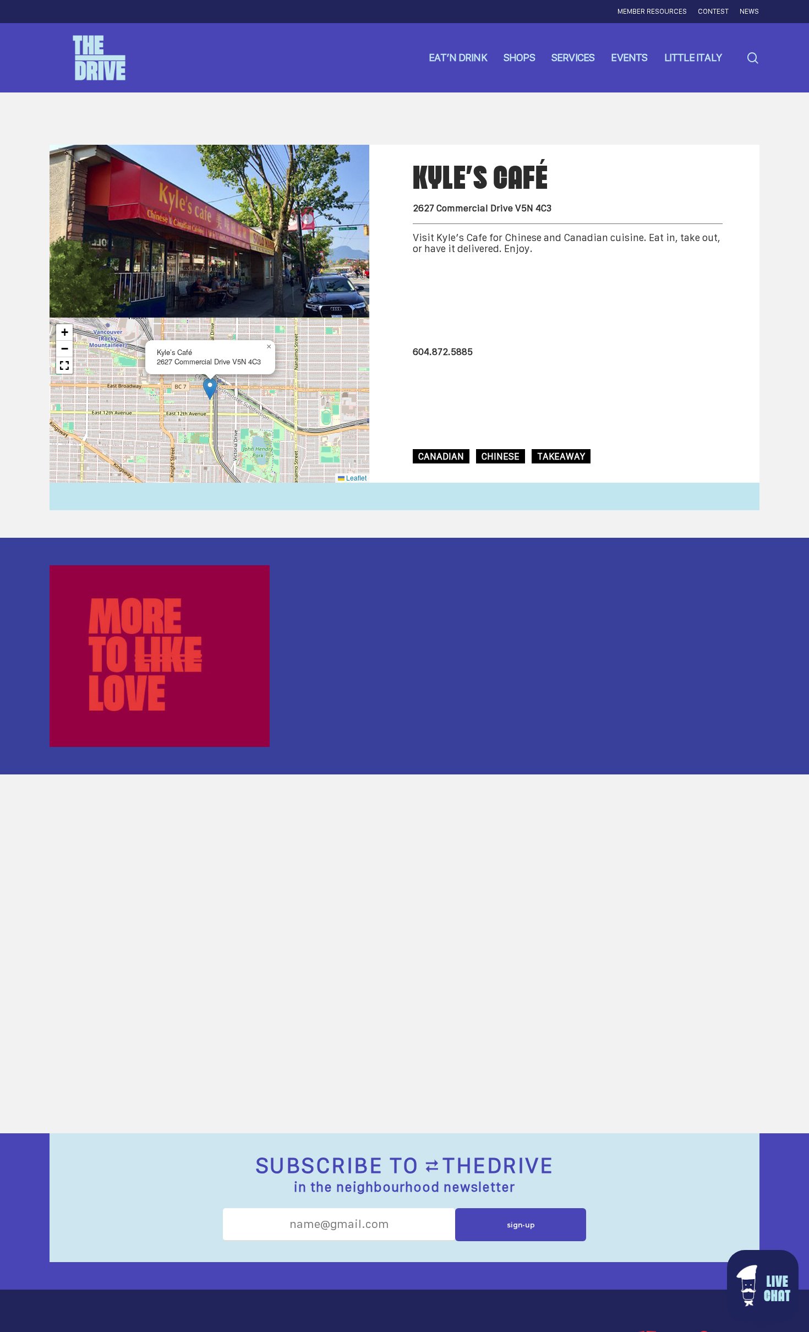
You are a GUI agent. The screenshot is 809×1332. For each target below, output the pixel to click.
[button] (210, 389)
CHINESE (501, 456)
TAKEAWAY (561, 456)
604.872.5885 (443, 352)
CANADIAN (441, 456)
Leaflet (356, 477)
